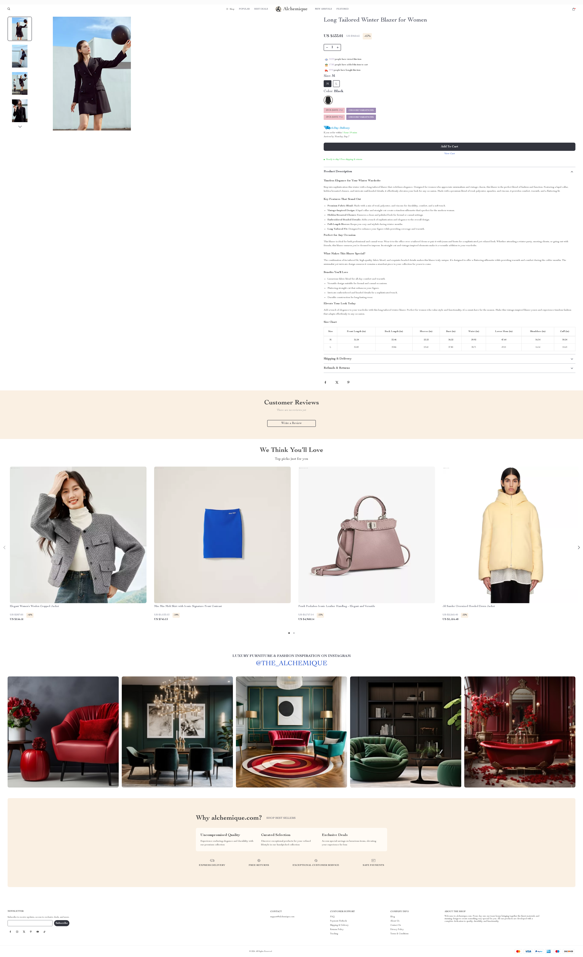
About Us (394, 921)
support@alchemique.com (282, 917)
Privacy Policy (397, 929)
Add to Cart (449, 146)
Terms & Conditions (399, 934)
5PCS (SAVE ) (334, 117)
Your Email (16, 923)
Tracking (334, 934)
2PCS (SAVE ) (334, 110)
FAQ (332, 917)
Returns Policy (337, 929)
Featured (342, 9)
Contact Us (395, 925)
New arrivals (323, 9)
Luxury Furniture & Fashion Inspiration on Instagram (291, 656)
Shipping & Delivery (339, 925)
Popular (244, 9)
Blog (392, 917)
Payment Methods (338, 921)
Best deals (261, 9)
